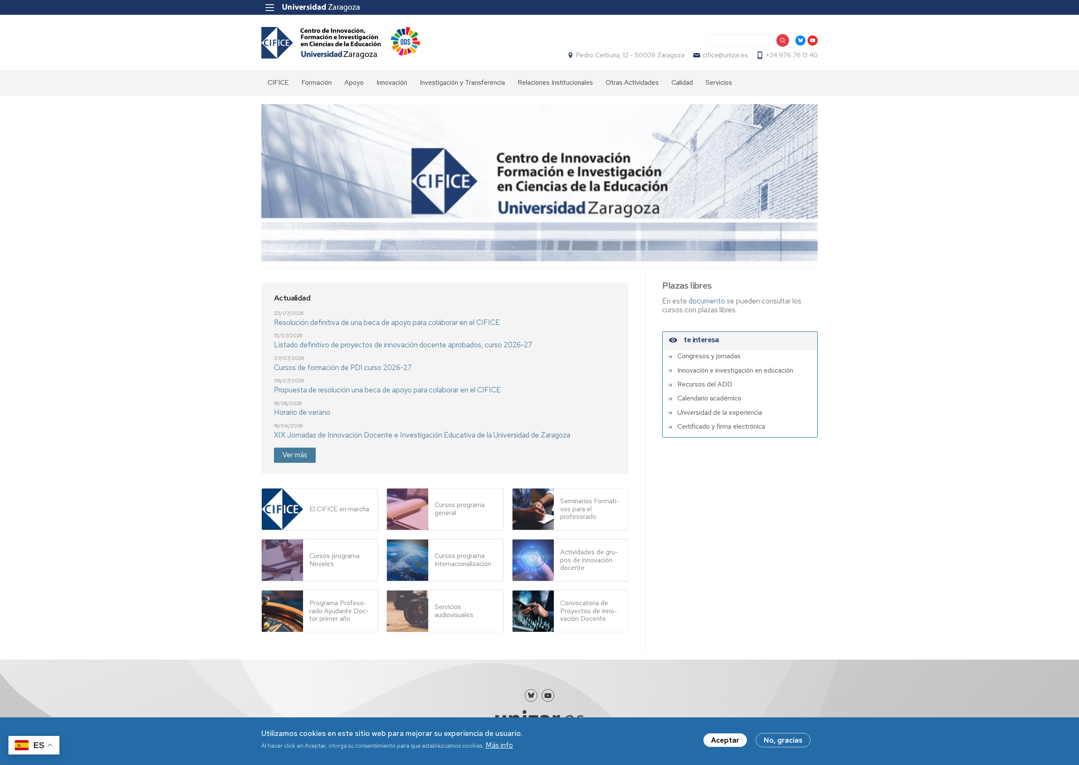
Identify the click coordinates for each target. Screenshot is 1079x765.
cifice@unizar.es (725, 55)
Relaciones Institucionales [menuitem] (555, 82)
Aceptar (725, 740)
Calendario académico (709, 398)
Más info (499, 745)
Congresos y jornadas (709, 356)
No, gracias (783, 740)
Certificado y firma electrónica (721, 426)
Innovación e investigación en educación (735, 370)
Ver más (294, 454)
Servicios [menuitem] (719, 82)
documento (708, 301)
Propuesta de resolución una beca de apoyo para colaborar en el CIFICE (387, 390)
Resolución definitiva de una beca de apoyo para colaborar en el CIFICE (387, 322)
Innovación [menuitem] (391, 82)
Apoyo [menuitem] (354, 82)
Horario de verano (302, 412)
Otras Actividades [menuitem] (632, 82)
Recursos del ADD (704, 384)
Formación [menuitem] (316, 82)
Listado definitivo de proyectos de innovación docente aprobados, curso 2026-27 (403, 344)
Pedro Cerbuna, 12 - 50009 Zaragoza (630, 55)
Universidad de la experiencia (719, 412)
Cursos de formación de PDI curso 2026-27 (343, 367)
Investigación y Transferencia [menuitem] (462, 82)
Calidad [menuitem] (682, 82)
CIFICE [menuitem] (278, 82)
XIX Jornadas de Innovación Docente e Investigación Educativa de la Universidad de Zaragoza (422, 435)
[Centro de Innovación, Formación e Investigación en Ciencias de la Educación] (321, 43)
